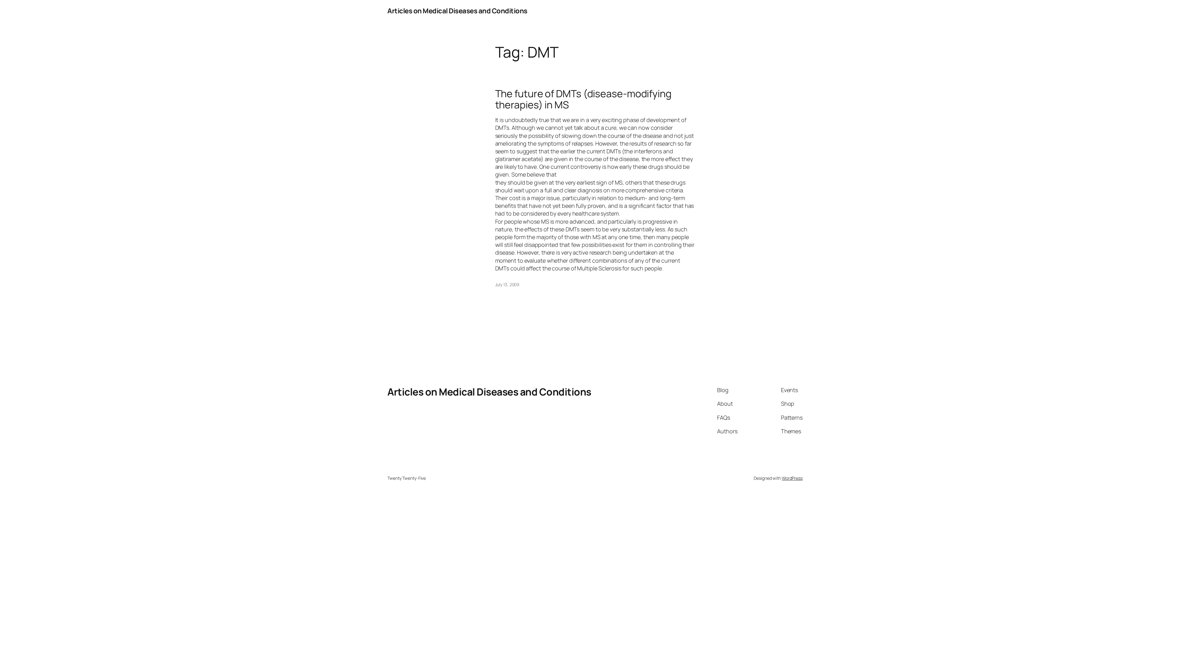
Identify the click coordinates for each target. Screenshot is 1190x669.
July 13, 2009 (507, 284)
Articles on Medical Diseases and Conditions (457, 10)
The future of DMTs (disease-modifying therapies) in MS (583, 99)
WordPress (792, 478)
